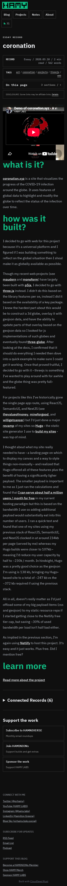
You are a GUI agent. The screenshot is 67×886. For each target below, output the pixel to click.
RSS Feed (8, 838)
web (59, 75)
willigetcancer (13, 420)
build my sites (45, 431)
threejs (54, 72)
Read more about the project (24, 680)
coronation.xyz (13, 178)
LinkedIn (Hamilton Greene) (18, 816)
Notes (36, 14)
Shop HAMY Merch (13, 870)
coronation (29, 72)
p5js (28, 285)
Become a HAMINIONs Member (20, 865)
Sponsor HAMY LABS (14, 875)
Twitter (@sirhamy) (13, 801)
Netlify (25, 643)
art (18, 72)
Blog (7, 14)
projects (43, 72)
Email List (8, 843)
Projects (21, 14)
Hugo (39, 426)
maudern (9, 279)
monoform (30, 279)
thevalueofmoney (15, 414)
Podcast (7, 848)
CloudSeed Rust (39, 881)
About (50, 14)
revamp (8, 426)
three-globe (36, 342)
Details (55, 94)
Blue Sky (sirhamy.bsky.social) (20, 821)
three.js (8, 291)
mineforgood (39, 414)
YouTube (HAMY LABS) (15, 806)
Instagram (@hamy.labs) (16, 811)
